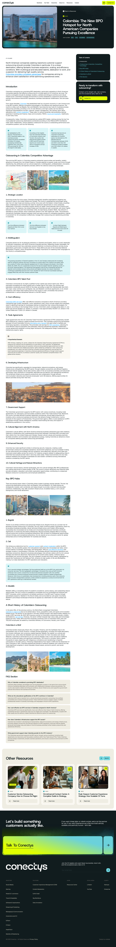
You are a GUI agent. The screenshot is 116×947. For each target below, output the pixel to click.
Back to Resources (70, 11)
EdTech (8, 920)
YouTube (89, 889)
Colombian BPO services (14, 302)
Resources (70, 3)
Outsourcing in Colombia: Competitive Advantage (91, 65)
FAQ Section (83, 77)
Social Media (9, 885)
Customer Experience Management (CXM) (45, 885)
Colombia (23, 104)
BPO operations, (54, 325)
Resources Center (72, 885)
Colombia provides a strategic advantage (23, 74)
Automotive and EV (11, 916)
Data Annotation (37, 902)
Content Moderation (38, 889)
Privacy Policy (34, 939)
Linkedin (89, 885)
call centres (19, 617)
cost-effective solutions (55, 549)
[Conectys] (7, 3)
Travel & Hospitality (11, 898)
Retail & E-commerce (12, 893)
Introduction (83, 61)
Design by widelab (104, 939)
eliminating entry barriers (38, 323)
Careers (77, 3)
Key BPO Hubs (84, 68)
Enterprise (107, 889)
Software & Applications (13, 902)
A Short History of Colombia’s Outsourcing (92, 71)
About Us (61, 3)
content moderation (22, 112)
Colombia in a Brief (85, 74)
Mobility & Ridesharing (12, 934)
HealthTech (9, 929)
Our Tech (46, 3)
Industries (54, 3)
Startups (106, 885)
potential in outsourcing (13, 612)
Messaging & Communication (14, 911)
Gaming (8, 889)
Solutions (39, 3)
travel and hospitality (54, 114)
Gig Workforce (37, 898)
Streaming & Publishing (12, 907)
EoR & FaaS (36, 893)
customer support (34, 546)
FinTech (8, 925)
